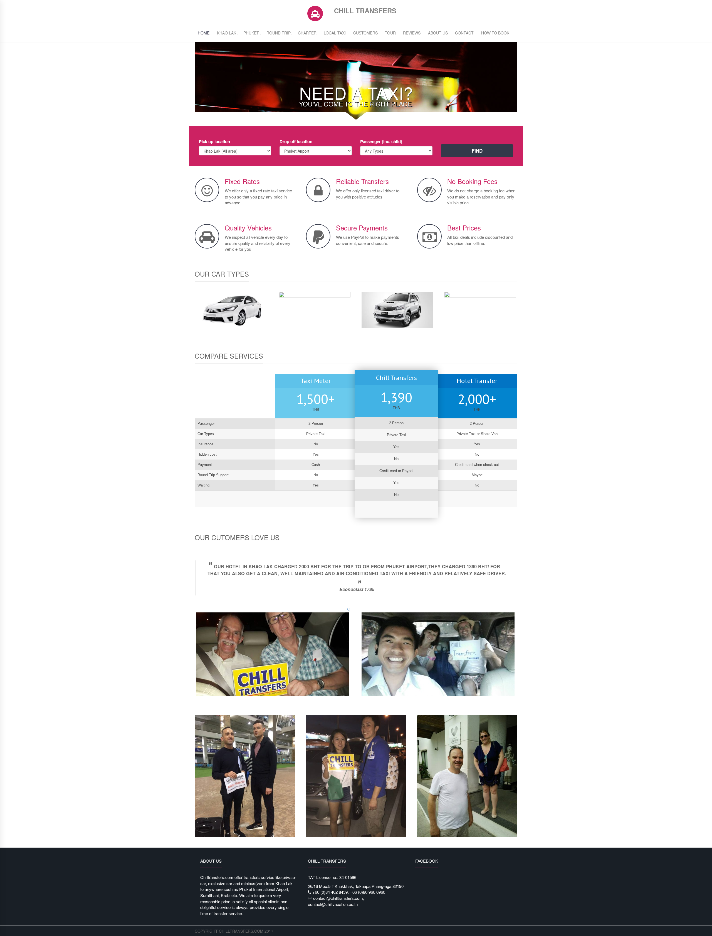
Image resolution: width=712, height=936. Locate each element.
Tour (390, 33)
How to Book (495, 33)
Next (523, 582)
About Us (438, 33)
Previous (189, 582)
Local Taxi (335, 33)
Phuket (251, 33)
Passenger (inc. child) (381, 142)
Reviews (412, 33)
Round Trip (278, 33)
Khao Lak (226, 33)
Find (477, 150)
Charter (307, 33)
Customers (365, 33)
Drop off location (296, 142)
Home (203, 33)
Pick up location (214, 142)
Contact (464, 33)
